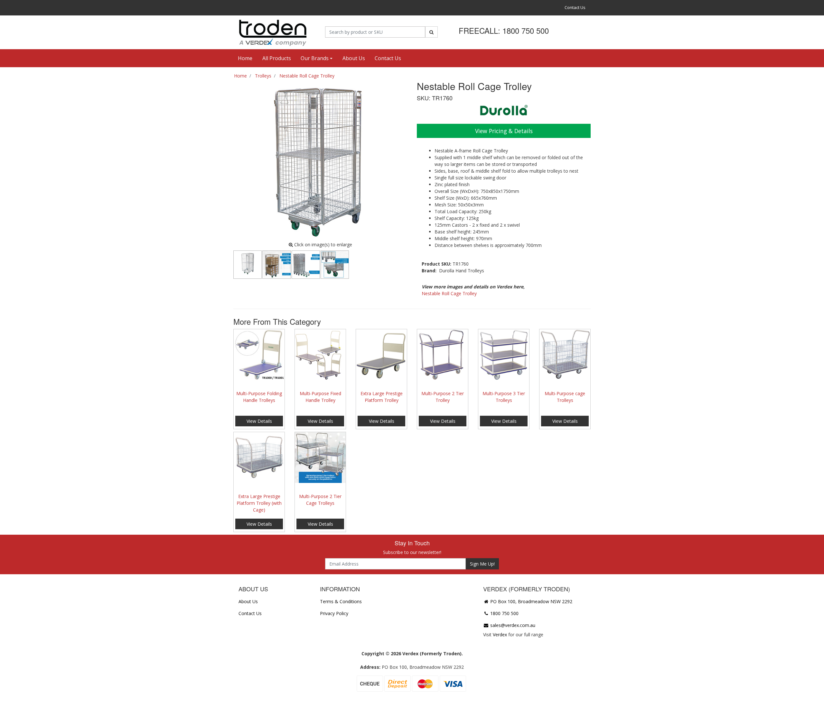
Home (245, 58)
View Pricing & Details (504, 131)
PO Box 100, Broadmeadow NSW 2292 (530, 601)
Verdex (500, 634)
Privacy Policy (334, 613)
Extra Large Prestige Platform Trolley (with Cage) (259, 503)
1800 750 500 (504, 613)
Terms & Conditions (341, 601)
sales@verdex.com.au (512, 625)
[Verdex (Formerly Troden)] (271, 32)
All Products (276, 58)
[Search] (431, 32)
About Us (353, 58)
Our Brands (315, 58)
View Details (259, 421)
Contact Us (575, 7)
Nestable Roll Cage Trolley (449, 293)
